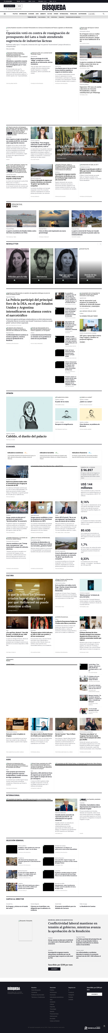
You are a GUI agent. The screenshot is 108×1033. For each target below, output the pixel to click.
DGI (48, 17)
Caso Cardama (41, 17)
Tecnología (73, 13)
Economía (31, 13)
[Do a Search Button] (103, 13)
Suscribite (54, 969)
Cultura (49, 13)
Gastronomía (82, 13)
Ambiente (43, 13)
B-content (52, 1018)
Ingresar (19, 6)
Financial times (54, 1014)
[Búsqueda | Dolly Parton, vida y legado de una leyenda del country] (41, 664)
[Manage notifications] (104, 1026)
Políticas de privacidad (37, 995)
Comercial (34, 992)
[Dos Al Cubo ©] (92, 1029)
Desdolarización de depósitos (73, 17)
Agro (37, 13)
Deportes (52, 1006)
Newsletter (12, 244)
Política (15, 13)
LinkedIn (70, 999)
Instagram (71, 995)
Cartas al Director (55, 1021)
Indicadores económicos (56, 997)
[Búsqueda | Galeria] (11, 660)
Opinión (56, 13)
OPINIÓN (9, 393)
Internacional (64, 13)
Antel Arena (54, 17)
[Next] (100, 244)
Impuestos (61, 17)
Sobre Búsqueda (36, 990)
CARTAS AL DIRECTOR (15, 899)
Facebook (71, 992)
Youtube (70, 997)
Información (23, 13)
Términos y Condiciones (38, 997)
